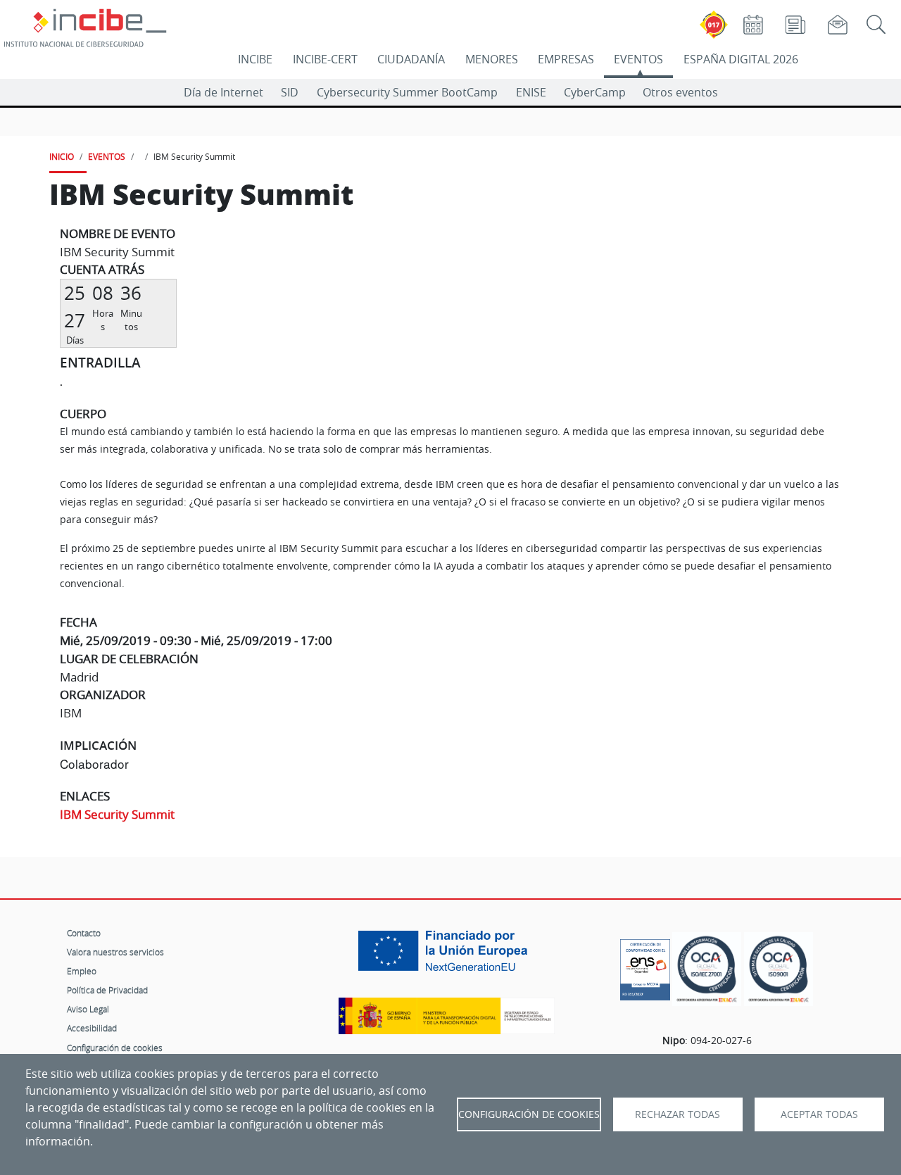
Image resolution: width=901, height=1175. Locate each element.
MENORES (491, 59)
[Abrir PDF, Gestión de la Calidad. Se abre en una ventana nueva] (778, 969)
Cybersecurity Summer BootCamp (407, 92)
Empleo (81, 970)
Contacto (84, 932)
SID (289, 92)
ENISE (531, 92)
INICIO (61, 156)
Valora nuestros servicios (115, 951)
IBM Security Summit (117, 814)
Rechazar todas (677, 1114)
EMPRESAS (566, 59)
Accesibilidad (92, 1027)
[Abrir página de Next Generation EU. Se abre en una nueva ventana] (446, 956)
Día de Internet (223, 92)
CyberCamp (595, 92)
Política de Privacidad (107, 989)
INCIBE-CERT (325, 59)
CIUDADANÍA (411, 59)
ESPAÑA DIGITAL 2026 (740, 59)
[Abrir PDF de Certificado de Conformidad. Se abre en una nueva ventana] (645, 966)
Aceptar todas (819, 1114)
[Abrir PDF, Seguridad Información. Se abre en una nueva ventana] (706, 969)
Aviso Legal (88, 1008)
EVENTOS (638, 59)
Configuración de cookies (115, 1047)
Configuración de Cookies (529, 1114)
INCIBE (255, 59)
